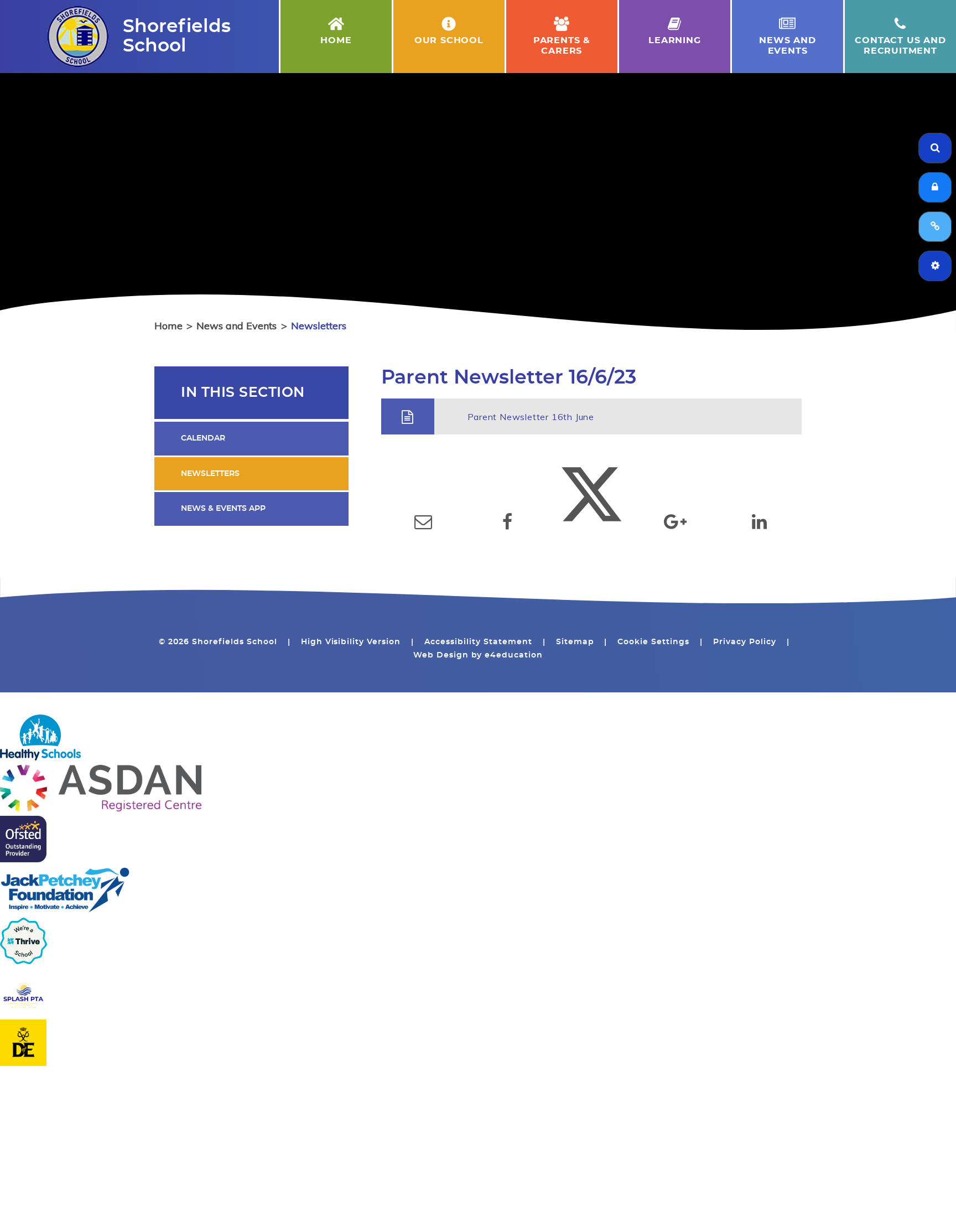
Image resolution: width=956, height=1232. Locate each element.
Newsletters (318, 325)
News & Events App (223, 509)
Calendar (203, 438)
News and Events (236, 325)
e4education (514, 655)
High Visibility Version (351, 642)
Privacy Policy (744, 642)
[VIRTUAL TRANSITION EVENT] (935, 226)
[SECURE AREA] (935, 187)
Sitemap (575, 642)
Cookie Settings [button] (653, 642)
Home (168, 325)
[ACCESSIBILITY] (935, 266)
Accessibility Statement (478, 642)
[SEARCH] (935, 148)
